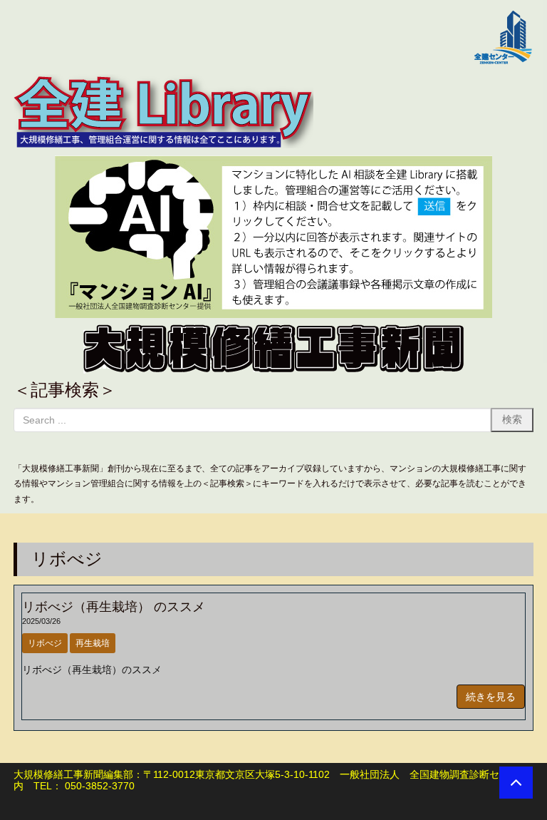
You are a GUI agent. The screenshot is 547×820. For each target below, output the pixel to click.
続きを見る (491, 696)
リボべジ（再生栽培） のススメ (113, 607)
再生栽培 (92, 643)
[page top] (516, 783)
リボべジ (45, 643)
